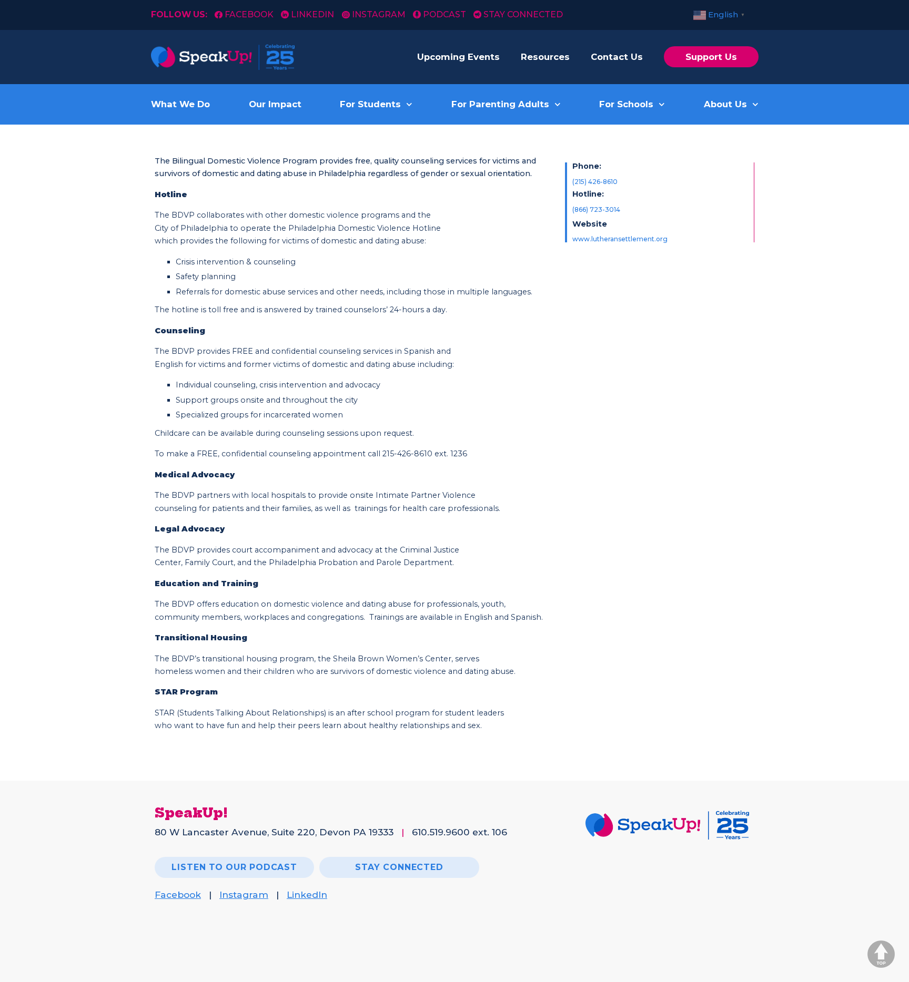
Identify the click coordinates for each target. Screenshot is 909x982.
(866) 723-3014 (596, 209)
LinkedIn (312, 14)
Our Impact (275, 104)
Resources (545, 57)
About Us (725, 104)
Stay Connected (523, 14)
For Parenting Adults (500, 104)
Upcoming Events (458, 57)
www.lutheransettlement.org (620, 239)
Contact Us (617, 57)
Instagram (378, 14)
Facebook (250, 14)
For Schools (626, 104)
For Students (370, 104)
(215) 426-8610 (595, 182)
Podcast (444, 14)
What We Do (180, 104)
